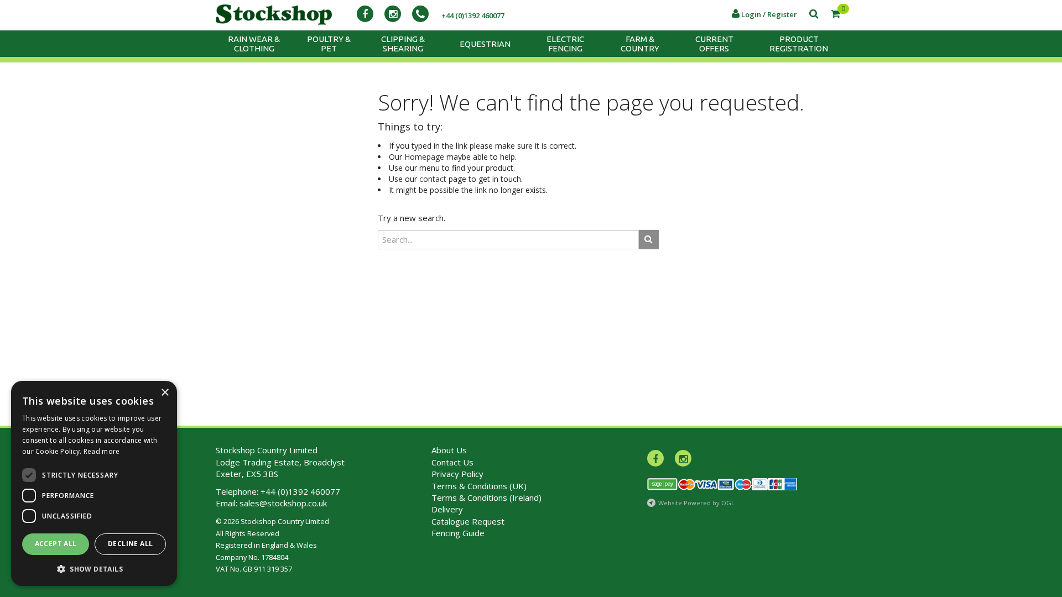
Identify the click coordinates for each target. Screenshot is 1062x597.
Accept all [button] (56, 543)
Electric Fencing (565, 43)
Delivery (447, 509)
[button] (94, 568)
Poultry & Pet (329, 43)
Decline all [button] (130, 543)
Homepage (424, 156)
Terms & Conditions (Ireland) (486, 497)
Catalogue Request (467, 521)
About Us (449, 449)
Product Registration (798, 43)
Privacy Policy (457, 473)
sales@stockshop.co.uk (283, 503)
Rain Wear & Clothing (254, 43)
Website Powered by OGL (696, 503)
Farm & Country (640, 43)
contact (432, 179)
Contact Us (452, 462)
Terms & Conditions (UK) (479, 485)
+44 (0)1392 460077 (300, 491)
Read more (102, 451)
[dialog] (94, 483)
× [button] (164, 393)
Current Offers (714, 43)
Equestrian (485, 44)
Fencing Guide (458, 532)
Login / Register (768, 14)
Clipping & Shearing (403, 43)
